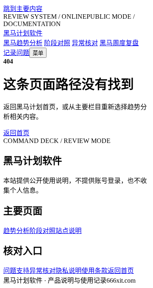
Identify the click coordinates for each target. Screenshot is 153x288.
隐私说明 (68, 270)
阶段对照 (57, 43)
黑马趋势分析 (22, 43)
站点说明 (68, 230)
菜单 (38, 53)
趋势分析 (16, 230)
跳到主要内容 (22, 8)
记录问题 (16, 52)
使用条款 (95, 270)
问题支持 (16, 270)
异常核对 (85, 43)
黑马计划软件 (22, 33)
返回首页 (16, 133)
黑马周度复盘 (119, 43)
